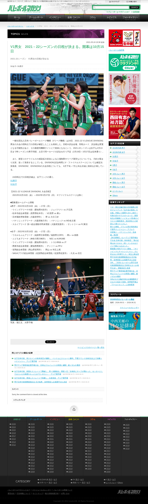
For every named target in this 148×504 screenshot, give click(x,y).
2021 (33, 439)
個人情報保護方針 (52, 493)
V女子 (114, 170)
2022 (33, 436)
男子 (50, 480)
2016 (33, 454)
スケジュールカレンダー (129, 308)
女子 (55, 480)
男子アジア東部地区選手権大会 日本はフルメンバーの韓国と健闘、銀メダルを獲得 (47, 365)
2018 (33, 448)
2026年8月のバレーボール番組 (122, 299)
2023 (33, 433)
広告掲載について (23, 493)
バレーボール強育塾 (116, 50)
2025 (33, 427)
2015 (14, 439)
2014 (14, 442)
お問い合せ (65, 493)
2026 (14, 424)
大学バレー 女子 (118, 178)
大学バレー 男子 (118, 174)
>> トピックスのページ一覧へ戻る (91, 347)
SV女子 (115, 161)
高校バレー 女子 (118, 187)
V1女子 (13, 184)
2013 (33, 463)
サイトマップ (38, 493)
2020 (14, 430)
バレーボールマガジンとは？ (19, 490)
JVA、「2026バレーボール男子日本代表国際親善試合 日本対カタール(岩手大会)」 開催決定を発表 (124, 265)
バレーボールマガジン (15, 26)
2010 (33, 469)
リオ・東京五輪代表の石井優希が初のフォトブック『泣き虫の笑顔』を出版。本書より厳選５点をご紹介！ (124, 210)
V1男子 (13, 180)
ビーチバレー (117, 191)
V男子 (114, 165)
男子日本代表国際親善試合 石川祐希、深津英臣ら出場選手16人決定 (40, 382)
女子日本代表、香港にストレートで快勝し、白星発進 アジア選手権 (41, 378)
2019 (14, 433)
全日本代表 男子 (118, 148)
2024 (14, 427)
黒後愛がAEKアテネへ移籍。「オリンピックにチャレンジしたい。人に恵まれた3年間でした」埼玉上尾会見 (124, 251)
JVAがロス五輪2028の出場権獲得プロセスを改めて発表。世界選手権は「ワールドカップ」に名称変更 (124, 282)
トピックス (30, 26)
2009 (33, 472)
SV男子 (115, 157)
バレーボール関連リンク (62, 490)
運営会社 (11, 493)
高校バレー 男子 (118, 183)
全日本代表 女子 (118, 152)
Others (115, 196)
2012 (14, 445)
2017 (14, 436)
